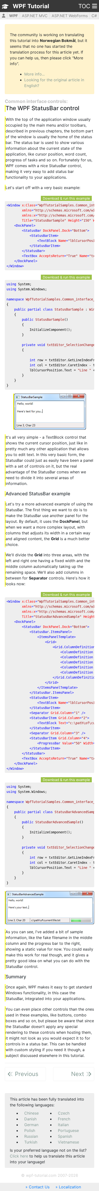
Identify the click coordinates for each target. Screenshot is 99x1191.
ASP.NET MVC (35, 15)
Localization (70, 1186)
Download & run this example (66, 198)
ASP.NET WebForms (70, 15)
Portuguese (68, 1130)
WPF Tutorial (31, 6)
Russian (31, 1136)
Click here (19, 1156)
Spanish (65, 1136)
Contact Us (39, 1186)
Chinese (31, 1113)
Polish (29, 1130)
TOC (84, 6)
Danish (30, 1118)
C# (94, 15)
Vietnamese (68, 1142)
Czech (63, 1113)
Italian (63, 1124)
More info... (34, 74)
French (64, 1118)
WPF (13, 15)
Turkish (30, 1142)
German (31, 1124)
